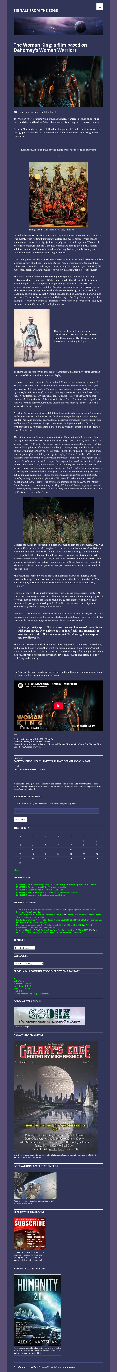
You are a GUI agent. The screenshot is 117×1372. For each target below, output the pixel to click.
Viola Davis (19, 747)
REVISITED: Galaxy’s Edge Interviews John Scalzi (39, 890)
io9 (15, 978)
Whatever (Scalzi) (22, 983)
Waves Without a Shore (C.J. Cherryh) (31, 994)
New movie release (75, 744)
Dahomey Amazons (30, 744)
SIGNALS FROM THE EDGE (36, 10)
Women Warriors (33, 747)
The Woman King (93, 744)
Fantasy (44, 744)
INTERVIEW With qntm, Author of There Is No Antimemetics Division (48, 933)
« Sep (16, 870)
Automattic (69, 1367)
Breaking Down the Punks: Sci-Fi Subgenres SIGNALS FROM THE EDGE (49, 925)
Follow (20, 819)
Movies (34, 741)
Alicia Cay (50, 739)
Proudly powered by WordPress (29, 1367)
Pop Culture (44, 741)
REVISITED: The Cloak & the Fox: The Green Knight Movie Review (46, 892)
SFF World (19, 981)
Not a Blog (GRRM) (22, 986)
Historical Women (56, 744)
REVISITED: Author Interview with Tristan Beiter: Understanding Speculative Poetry (56, 884)
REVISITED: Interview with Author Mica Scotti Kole (40, 895)
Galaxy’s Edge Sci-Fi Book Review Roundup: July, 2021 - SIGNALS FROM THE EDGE (55, 930)
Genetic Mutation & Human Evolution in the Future (40, 909)
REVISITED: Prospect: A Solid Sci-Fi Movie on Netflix (41, 887)
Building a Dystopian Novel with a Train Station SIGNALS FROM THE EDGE (51, 920)
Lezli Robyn (19, 991)
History (26, 741)
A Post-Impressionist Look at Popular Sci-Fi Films (54, 926)
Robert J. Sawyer (22, 988)
